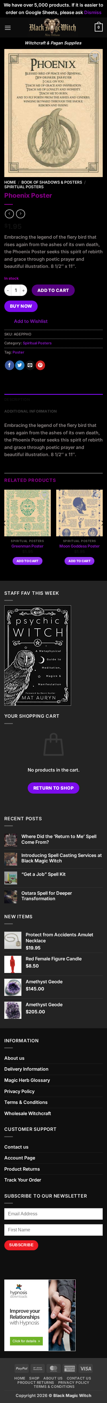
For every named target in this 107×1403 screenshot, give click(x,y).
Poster (18, 352)
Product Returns (22, 1169)
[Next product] (9, 213)
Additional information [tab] (30, 411)
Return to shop (53, 788)
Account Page (19, 1158)
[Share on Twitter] (20, 365)
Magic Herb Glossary (27, 1080)
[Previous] (4, 534)
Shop (34, 1378)
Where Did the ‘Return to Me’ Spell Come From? (58, 839)
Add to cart (53, 290)
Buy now (21, 306)
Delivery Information (26, 1069)
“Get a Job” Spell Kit (43, 874)
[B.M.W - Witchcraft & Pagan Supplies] (52, 27)
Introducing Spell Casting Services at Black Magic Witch (61, 858)
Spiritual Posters (24, 187)
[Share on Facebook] (9, 365)
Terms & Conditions (26, 1102)
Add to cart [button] (28, 561)
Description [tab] (17, 399)
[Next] (102, 534)
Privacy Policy (19, 1091)
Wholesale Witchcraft (27, 1113)
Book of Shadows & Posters (51, 182)
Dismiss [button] (93, 12)
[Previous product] (20, 213)
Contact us (16, 1147)
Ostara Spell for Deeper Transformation (46, 895)
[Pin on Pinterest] (40, 365)
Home (10, 182)
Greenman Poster (27, 546)
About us (14, 1058)
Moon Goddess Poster (79, 546)
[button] (7, 28)
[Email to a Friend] (30, 365)
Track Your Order (22, 1180)
